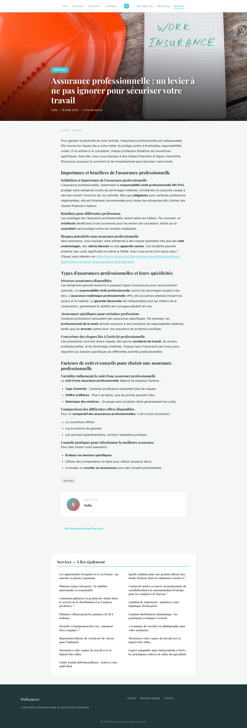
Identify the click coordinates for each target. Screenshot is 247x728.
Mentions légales (150, 698)
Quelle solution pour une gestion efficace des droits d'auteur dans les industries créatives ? (157, 576)
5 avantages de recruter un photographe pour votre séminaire (157, 628)
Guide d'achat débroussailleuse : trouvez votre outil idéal (88, 664)
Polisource (30, 699)
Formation (94, 6)
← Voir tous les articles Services (82, 528)
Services (179, 6)
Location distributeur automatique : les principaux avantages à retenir (153, 616)
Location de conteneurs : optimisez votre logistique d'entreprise (154, 604)
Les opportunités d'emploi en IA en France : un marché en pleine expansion (88, 576)
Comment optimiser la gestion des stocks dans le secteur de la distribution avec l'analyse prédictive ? (88, 602)
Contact (169, 698)
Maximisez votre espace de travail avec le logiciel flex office (85, 652)
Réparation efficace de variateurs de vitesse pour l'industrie (86, 640)
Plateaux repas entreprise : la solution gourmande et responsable (83, 588)
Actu (65, 6)
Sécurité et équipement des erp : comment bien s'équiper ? (86, 628)
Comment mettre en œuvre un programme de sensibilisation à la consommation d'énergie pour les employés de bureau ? (157, 590)
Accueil (65, 130)
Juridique (110, 6)
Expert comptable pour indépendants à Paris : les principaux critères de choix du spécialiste (157, 652)
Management (145, 6)
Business (78, 6)
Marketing (163, 6)
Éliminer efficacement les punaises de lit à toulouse (86, 616)
